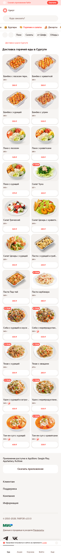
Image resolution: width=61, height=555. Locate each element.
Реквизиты (38, 530)
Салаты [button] (29, 35)
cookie (44, 543)
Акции (19, 552)
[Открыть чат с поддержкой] (55, 10)
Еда (8, 552)
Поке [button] (18, 35)
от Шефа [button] (41, 35)
